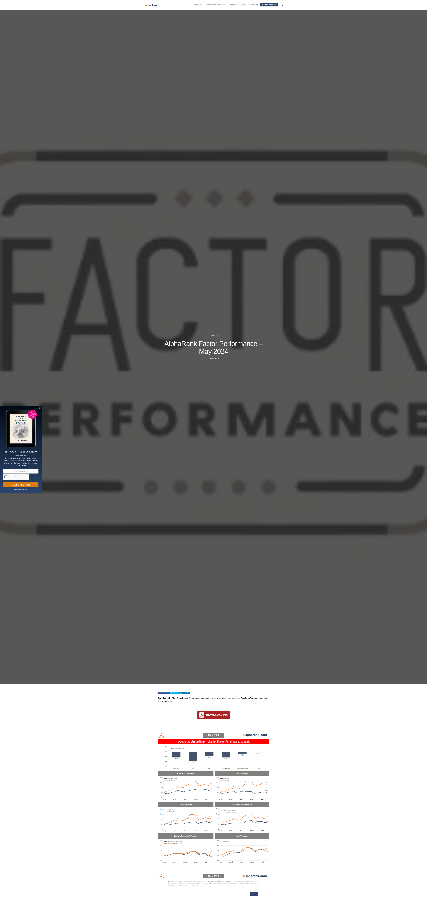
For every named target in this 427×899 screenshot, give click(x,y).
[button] (282, 5)
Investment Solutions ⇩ (216, 5)
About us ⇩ (199, 5)
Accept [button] (254, 894)
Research (213, 335)
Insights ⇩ (233, 5)
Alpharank (253, 5)
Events (243, 5)
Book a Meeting (269, 5)
